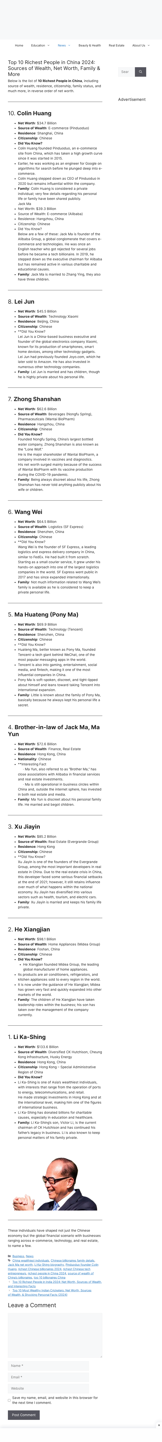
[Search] (140, 72)
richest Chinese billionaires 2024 (39, 1269)
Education (38, 45)
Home (19, 45)
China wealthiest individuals (30, 1260)
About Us (138, 45)
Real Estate (116, 45)
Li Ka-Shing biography (49, 1264)
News (62, 45)
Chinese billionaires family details (72, 1260)
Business (18, 1256)
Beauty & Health (90, 45)
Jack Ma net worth (20, 1264)
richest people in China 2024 (47, 1273)
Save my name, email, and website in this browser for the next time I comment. (55, 1400)
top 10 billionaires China (49, 1277)
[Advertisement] (132, 167)
